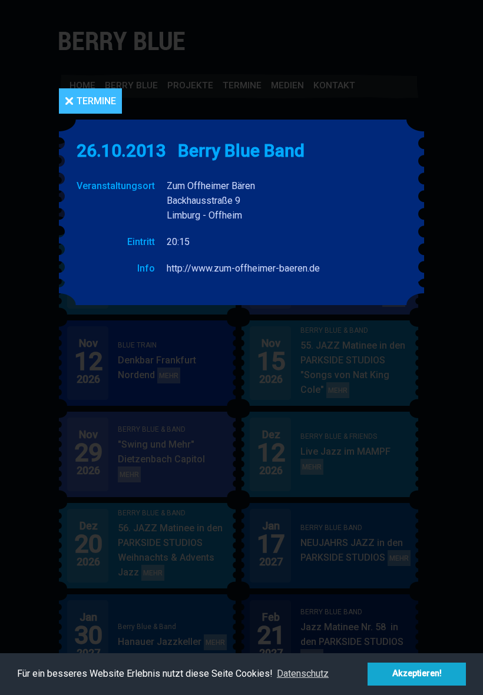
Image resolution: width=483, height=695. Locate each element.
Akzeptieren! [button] (417, 673)
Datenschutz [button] (303, 673)
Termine (96, 101)
